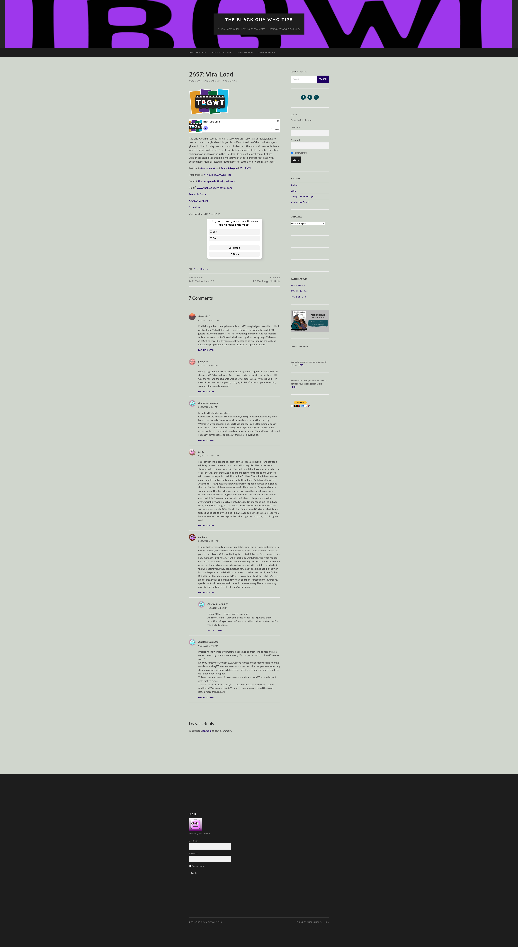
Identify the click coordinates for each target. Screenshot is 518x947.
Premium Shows (266, 52)
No (214, 238)
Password (295, 140)
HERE (300, 365)
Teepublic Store (197, 194)
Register (294, 185)
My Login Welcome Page (302, 196)
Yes (215, 231)
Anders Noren (314, 922)
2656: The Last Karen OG (201, 280)
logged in (207, 730)
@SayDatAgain (229, 168)
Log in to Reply (206, 350)
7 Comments (230, 81)
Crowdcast (195, 207)
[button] (209, 101)
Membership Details (300, 202)
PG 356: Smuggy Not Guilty (266, 280)
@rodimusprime (209, 168)
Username (295, 127)
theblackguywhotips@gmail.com (216, 181)
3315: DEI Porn (298, 285)
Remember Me (300, 152)
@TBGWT (245, 168)
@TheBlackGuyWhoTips (217, 174)
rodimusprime (211, 81)
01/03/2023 (194, 81)
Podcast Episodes (221, 52)
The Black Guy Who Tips (259, 19)
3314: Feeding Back (300, 291)
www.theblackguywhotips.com (214, 187)
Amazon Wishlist (198, 200)
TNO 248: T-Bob (298, 296)
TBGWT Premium (244, 52)
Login (293, 190)
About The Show (197, 52)
